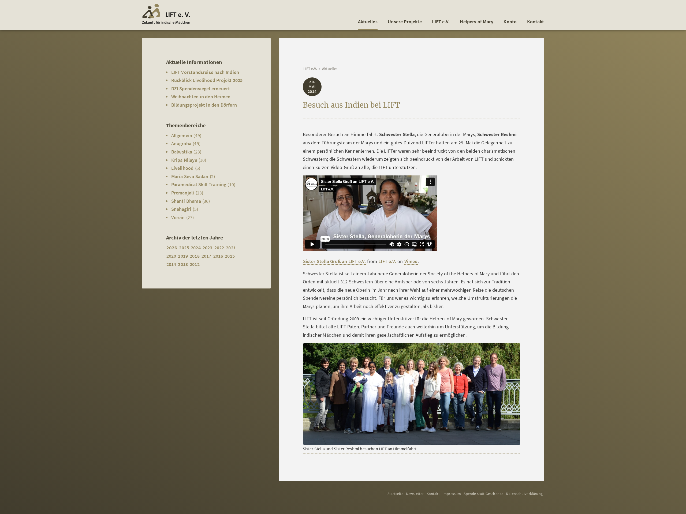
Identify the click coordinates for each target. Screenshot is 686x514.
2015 (230, 256)
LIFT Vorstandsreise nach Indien (205, 72)
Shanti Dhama (186, 201)
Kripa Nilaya (184, 160)
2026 (171, 248)
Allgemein (181, 135)
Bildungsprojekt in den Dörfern (204, 105)
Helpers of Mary (476, 21)
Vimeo (411, 261)
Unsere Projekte (405, 21)
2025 (184, 248)
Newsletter (415, 493)
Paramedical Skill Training (198, 184)
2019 (183, 256)
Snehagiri (181, 209)
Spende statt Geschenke (483, 493)
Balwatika (181, 152)
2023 (207, 248)
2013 (183, 264)
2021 (231, 248)
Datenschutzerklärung (524, 493)
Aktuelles (368, 21)
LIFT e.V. (441, 21)
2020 (171, 256)
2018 (195, 256)
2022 (219, 248)
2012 (195, 264)
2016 (218, 256)
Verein (178, 217)
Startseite (395, 493)
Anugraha (181, 143)
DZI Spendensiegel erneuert (200, 88)
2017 (206, 256)
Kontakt (535, 21)
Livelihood (182, 168)
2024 (196, 248)
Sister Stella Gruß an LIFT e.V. (334, 261)
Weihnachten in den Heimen (201, 96)
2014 (171, 264)
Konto (510, 21)
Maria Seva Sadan (189, 176)
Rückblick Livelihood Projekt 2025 (207, 80)
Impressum (451, 493)
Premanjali (182, 193)
